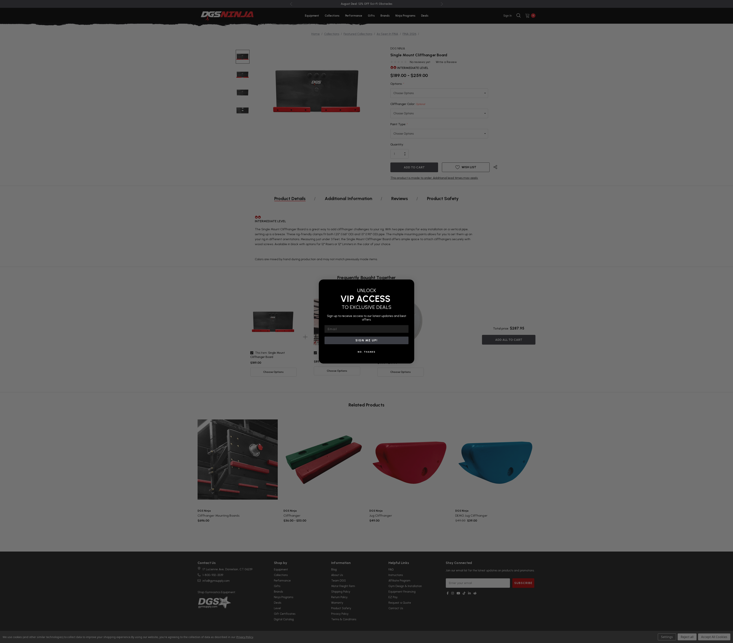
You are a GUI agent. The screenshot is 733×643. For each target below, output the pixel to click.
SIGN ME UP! (366, 340)
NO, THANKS (366, 352)
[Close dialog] (410, 283)
